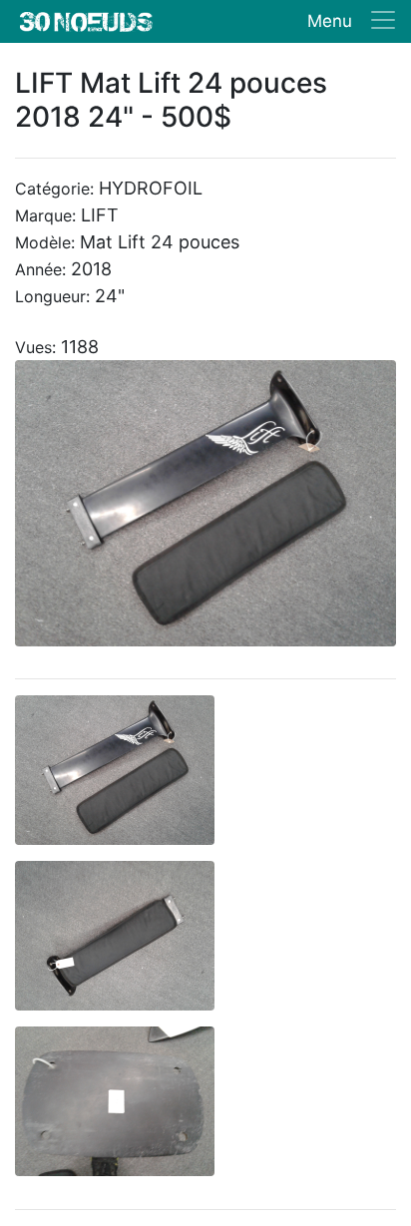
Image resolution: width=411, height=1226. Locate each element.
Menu (329, 21)
